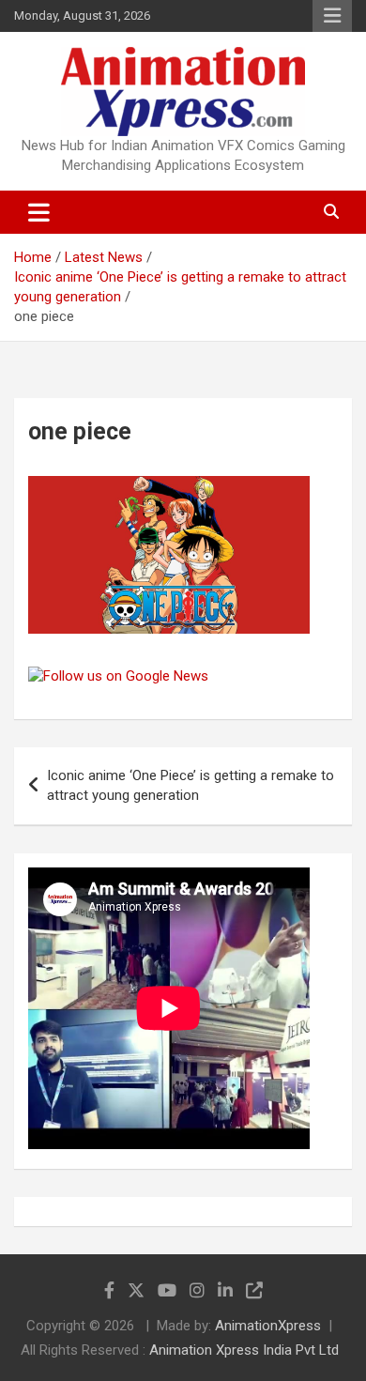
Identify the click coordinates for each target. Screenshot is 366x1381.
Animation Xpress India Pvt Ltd (244, 1350)
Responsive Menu (332, 16)
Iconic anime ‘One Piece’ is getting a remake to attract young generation (190, 785)
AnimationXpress (268, 1325)
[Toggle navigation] (39, 212)
